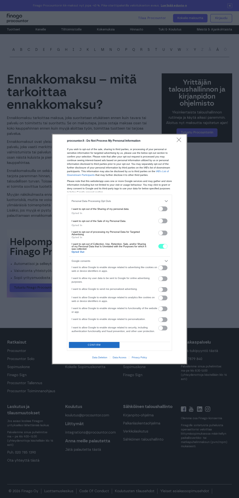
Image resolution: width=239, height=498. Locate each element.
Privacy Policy (139, 357)
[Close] (180, 141)
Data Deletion (99, 357)
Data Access (119, 357)
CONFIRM (94, 345)
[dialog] (119, 249)
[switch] (162, 208)
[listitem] (119, 201)
